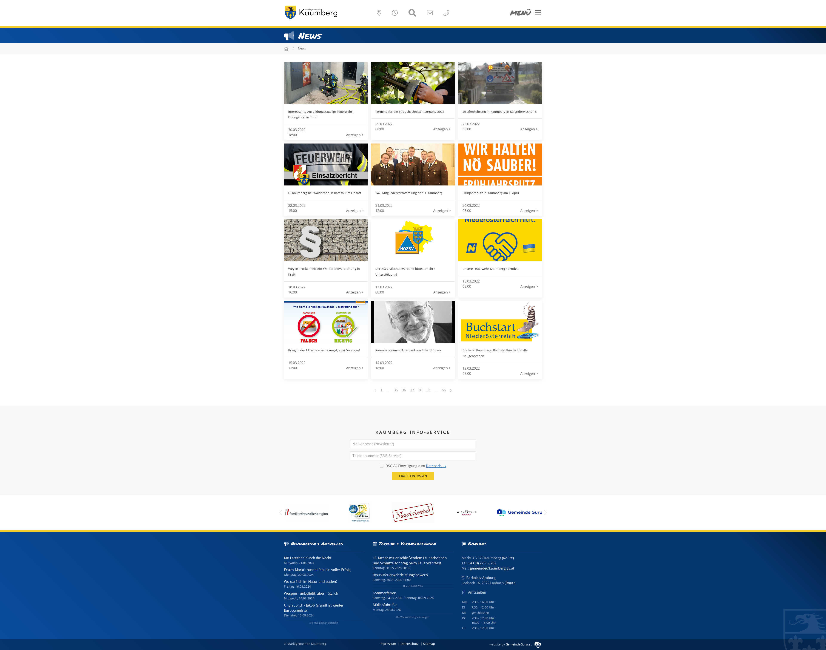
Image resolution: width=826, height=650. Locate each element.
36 (404, 390)
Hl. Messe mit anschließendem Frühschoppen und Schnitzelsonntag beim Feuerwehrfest (410, 560)
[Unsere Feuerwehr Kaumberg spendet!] (500, 240)
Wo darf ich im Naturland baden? (310, 581)
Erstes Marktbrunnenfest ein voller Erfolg (317, 569)
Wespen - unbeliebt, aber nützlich (311, 593)
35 (396, 390)
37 (412, 390)
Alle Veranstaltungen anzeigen (412, 617)
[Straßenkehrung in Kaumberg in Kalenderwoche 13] (500, 83)
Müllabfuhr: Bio (385, 604)
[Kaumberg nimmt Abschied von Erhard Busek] (413, 322)
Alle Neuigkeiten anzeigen (323, 622)
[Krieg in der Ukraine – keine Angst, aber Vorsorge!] (326, 322)
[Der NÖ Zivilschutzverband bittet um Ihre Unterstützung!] (413, 240)
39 (428, 390)
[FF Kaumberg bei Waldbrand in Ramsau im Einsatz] (326, 164)
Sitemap (429, 644)
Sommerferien (384, 593)
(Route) (508, 558)
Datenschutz (436, 465)
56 (444, 390)
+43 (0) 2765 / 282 (482, 563)
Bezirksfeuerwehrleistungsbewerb (400, 575)
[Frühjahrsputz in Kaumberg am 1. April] (500, 164)
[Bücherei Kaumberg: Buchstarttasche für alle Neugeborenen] (500, 322)
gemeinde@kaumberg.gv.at (492, 568)
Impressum (388, 644)
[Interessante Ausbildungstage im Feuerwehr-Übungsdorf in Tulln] (326, 83)
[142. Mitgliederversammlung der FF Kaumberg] (413, 164)
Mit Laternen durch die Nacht (307, 558)
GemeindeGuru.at (519, 644)
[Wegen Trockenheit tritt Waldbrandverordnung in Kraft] (326, 240)
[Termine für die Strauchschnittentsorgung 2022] (413, 83)
